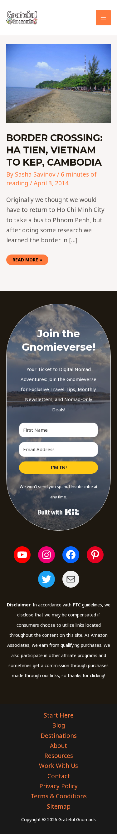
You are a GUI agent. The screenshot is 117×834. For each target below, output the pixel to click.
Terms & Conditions (59, 796)
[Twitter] (46, 579)
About (58, 746)
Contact (58, 776)
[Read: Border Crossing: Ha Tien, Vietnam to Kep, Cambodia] (58, 83)
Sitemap (59, 806)
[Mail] (70, 579)
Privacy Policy (58, 786)
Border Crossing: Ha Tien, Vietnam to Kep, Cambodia (54, 150)
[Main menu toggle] (103, 17)
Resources (58, 756)
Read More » (27, 259)
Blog (58, 725)
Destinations (59, 736)
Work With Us (58, 766)
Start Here (59, 715)
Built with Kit (58, 512)
